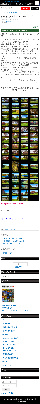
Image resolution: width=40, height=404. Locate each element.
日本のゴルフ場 (9, 229)
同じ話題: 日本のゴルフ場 (11, 243)
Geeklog (23, 401)
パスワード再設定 (8, 393)
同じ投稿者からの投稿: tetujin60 (13, 241)
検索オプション (20, 267)
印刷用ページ (7, 253)
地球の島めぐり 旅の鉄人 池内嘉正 (16, 4)
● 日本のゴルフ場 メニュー (12, 238)
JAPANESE (26, 8)
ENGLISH (35, 8)
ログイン (6, 389)
